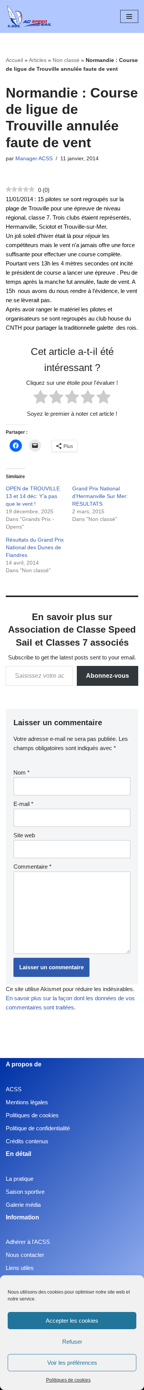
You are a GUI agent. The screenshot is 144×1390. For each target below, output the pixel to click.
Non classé (66, 60)
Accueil (14, 60)
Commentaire (32, 866)
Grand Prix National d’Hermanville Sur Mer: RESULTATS (100, 496)
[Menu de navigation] (129, 16)
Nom (21, 772)
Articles (37, 60)
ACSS (14, 1089)
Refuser (72, 1341)
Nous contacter (25, 1255)
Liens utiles (20, 1268)
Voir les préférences (72, 1362)
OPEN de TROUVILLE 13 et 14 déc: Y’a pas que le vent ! (33, 496)
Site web (24, 835)
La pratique (19, 1178)
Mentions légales (27, 1102)
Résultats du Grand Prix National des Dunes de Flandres (35, 547)
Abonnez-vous (107, 675)
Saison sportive (25, 1191)
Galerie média (23, 1204)
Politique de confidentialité (38, 1128)
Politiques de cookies (68, 1380)
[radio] (40, 398)
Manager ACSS (34, 158)
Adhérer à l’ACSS (28, 1242)
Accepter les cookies (72, 1320)
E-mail (23, 804)
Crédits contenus (27, 1141)
